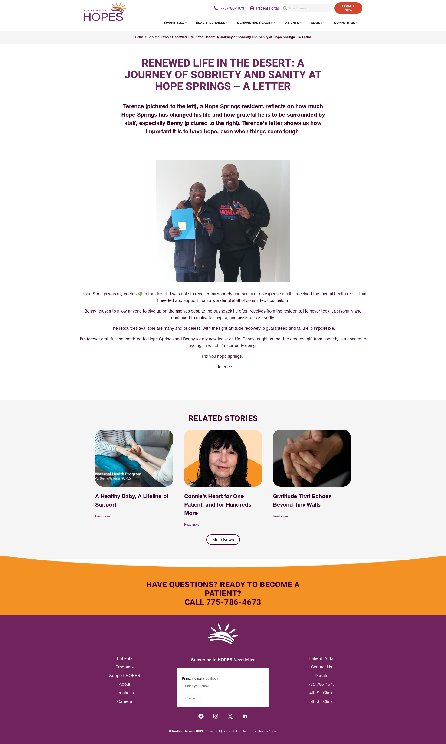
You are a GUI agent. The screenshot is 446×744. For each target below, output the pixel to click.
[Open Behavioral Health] (273, 22)
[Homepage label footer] (222, 633)
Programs (124, 667)
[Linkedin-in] (245, 716)
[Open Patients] (301, 22)
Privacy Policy (232, 731)
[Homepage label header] (105, 12)
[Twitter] (230, 716)
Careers (124, 701)
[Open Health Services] (227, 22)
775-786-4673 (321, 684)
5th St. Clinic (321, 701)
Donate (321, 675)
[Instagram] (215, 716)
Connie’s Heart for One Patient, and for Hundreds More (217, 504)
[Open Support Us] (357, 22)
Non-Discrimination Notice (260, 731)
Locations (124, 692)
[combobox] (307, 8)
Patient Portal (321, 658)
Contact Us (321, 667)
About (152, 37)
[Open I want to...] (186, 22)
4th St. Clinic (321, 692)
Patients (124, 658)
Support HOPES (124, 675)
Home (139, 37)
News (164, 37)
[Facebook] (201, 716)
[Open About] (324, 22)
